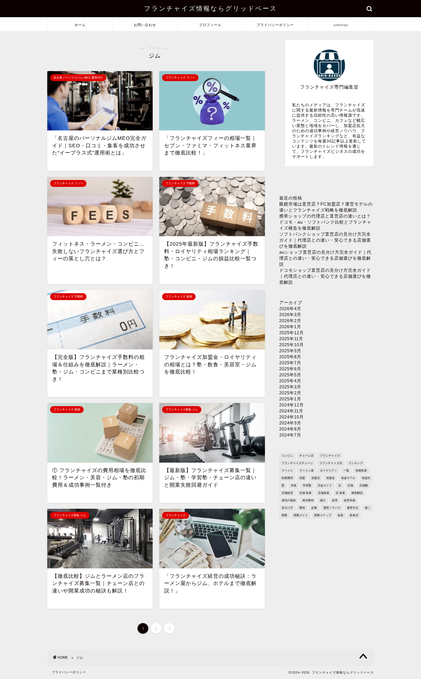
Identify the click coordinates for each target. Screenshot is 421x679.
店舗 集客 (305, 492)
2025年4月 (290, 380)
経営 (335, 500)
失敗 (293, 485)
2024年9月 (290, 422)
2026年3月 (290, 314)
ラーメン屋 (306, 470)
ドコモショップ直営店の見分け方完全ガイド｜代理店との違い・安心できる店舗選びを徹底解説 (325, 276)
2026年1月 (290, 326)
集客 (340, 515)
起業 (314, 507)
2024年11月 (291, 410)
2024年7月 (290, 435)
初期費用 (287, 478)
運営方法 (352, 507)
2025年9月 (290, 350)
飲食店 (354, 515)
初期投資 (361, 470)
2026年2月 (290, 320)
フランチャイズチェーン (297, 463)
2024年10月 (291, 416)
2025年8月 (290, 356)
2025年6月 (290, 368)
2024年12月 (291, 404)
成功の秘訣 (289, 500)
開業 (284, 515)
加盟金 (330, 478)
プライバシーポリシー (275, 25)
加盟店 (315, 478)
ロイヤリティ (328, 470)
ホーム (80, 25)
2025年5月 (290, 374)
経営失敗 (349, 500)
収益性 (366, 478)
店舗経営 (287, 492)
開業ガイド (301, 515)
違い (367, 507)
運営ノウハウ (332, 507)
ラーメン (287, 470)
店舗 (350, 485)
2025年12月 (291, 332)
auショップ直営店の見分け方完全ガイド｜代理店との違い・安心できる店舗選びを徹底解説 (325, 258)
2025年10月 (291, 344)
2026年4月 (290, 308)
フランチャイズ (330, 455)
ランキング (356, 463)
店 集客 (340, 492)
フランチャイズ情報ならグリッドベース (210, 8)
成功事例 (308, 500)
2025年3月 (290, 386)
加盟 (302, 478)
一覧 (346, 470)
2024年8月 (290, 428)
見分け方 (287, 507)
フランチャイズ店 (330, 463)
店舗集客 (323, 492)
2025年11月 (291, 338)
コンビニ (287, 455)
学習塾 (307, 485)
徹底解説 (357, 492)
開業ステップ (322, 515)
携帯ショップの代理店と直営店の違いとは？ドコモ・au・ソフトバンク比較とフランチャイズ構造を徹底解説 (325, 222)
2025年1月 (290, 398)
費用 (302, 507)
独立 (323, 500)
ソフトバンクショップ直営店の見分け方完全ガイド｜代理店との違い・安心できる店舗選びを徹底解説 (325, 240)
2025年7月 (290, 362)
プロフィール (210, 25)
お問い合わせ (145, 25)
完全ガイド (325, 485)
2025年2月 (290, 392)
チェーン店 (306, 455)
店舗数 (363, 485)
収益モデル (348, 478)
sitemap (340, 25)
